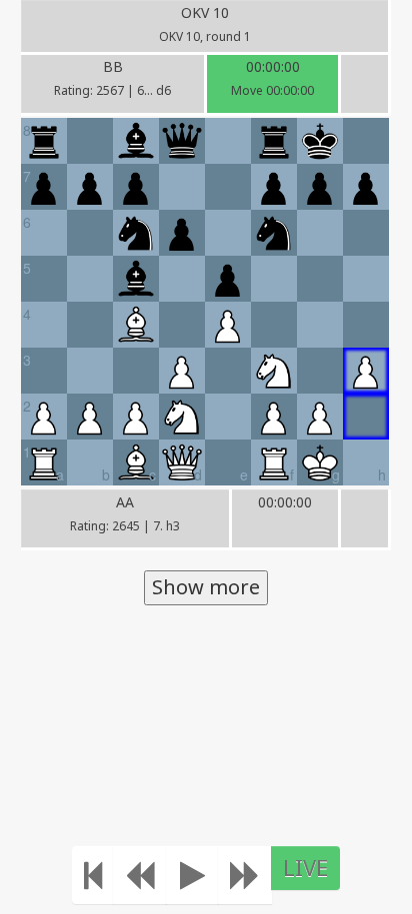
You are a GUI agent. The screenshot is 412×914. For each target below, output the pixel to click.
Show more (206, 586)
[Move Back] (140, 875)
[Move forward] (245, 875)
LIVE (305, 867)
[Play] (192, 875)
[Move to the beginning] (93, 875)
